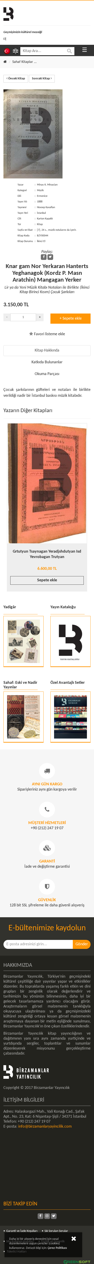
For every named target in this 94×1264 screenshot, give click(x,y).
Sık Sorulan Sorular (56, 1231)
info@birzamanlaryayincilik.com (45, 1126)
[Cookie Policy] (74, 1240)
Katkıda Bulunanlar (47, 362)
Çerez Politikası (57, 1248)
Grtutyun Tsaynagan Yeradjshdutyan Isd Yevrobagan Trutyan (47, 554)
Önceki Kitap (16, 78)
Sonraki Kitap (41, 78)
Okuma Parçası (47, 374)
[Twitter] (50, 257)
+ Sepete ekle (71, 318)
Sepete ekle (47, 580)
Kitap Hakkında (47, 350)
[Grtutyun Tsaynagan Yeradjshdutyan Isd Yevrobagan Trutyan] (47, 483)
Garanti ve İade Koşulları (21, 1231)
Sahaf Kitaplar (22, 62)
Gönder (82, 944)
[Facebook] (44, 257)
